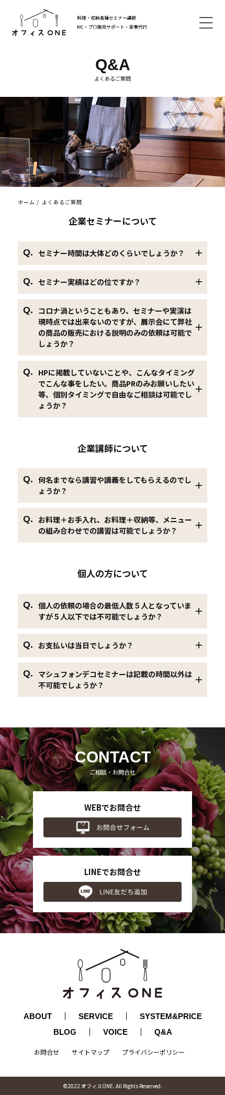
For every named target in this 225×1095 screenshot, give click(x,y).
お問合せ (46, 1051)
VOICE (115, 1031)
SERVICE (95, 1016)
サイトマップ (90, 1051)
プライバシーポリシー (153, 1051)
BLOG (64, 1031)
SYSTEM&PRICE (171, 1016)
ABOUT (38, 1016)
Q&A (163, 1031)
